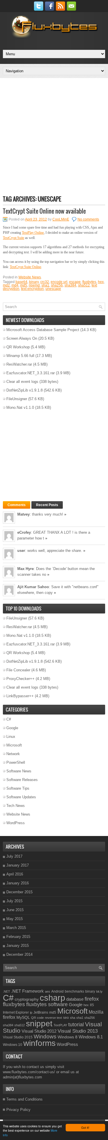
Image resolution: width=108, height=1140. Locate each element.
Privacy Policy (18, 1109)
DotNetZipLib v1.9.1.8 (24, 390)
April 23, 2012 (36, 219)
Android (57, 991)
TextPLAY (60, 1025)
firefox (92, 999)
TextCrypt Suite (13, 238)
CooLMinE (60, 219)
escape (75, 282)
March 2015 (16, 928)
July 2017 (14, 856)
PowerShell (15, 762)
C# (8, 719)
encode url (59, 282)
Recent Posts (47, 505)
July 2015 (14, 901)
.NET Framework (27, 991)
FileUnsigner (16, 399)
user (21, 550)
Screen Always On (21, 338)
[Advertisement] (54, 136)
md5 (23, 285)
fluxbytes (89, 282)
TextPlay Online (33, 233)
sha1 (45, 285)
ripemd (34, 285)
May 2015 (14, 919)
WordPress (15, 823)
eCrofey (24, 532)
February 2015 (18, 936)
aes (47, 991)
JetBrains (40, 1012)
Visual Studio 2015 (18, 1037)
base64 (21, 282)
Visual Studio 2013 (78, 1031)
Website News (29, 277)
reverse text (53, 1017)
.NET (6, 991)
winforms (39, 1043)
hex (101, 282)
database (75, 999)
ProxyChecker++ (20, 679)
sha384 (70, 285)
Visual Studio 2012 (39, 1031)
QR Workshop (18, 347)
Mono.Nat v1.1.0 (20, 407)
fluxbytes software (47, 1004)
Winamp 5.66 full (20, 356)
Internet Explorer (16, 1012)
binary (34, 282)
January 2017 (17, 865)
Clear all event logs (22, 381)
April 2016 (14, 874)
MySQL (23, 1017)
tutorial (76, 1024)
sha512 (84, 285)
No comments (88, 219)
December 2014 (19, 954)
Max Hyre (25, 569)
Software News (18, 771)
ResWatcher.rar (19, 364)
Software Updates (21, 797)
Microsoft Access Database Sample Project (42, 330)
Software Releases (22, 780)
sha (72, 1017)
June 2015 (15, 910)
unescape (53, 289)
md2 (6, 285)
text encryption (32, 289)
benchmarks (74, 991)
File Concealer (18, 670)
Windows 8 (67, 1037)
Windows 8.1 (91, 1036)
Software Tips (17, 788)
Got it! (85, 1127)
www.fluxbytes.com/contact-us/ (29, 1072)
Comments (16, 505)
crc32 (44, 282)
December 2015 (19, 892)
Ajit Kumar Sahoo (33, 587)
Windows (45, 1036)
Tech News (15, 805)
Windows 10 (12, 1045)
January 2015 (17, 945)
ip (31, 1012)
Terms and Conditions (24, 1099)
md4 (15, 285)
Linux (10, 736)
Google (12, 728)
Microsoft (14, 745)
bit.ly (99, 991)
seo (66, 1018)
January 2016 (17, 883)
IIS (92, 1005)
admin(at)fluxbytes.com (22, 1077)
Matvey (23, 514)
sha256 (57, 285)
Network (13, 754)
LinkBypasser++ (20, 696)
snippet (39, 1023)
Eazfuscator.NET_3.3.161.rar (30, 373)
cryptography (27, 999)
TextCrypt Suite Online (25, 267)
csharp (52, 997)
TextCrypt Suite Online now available (44, 211)
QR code (37, 1017)
